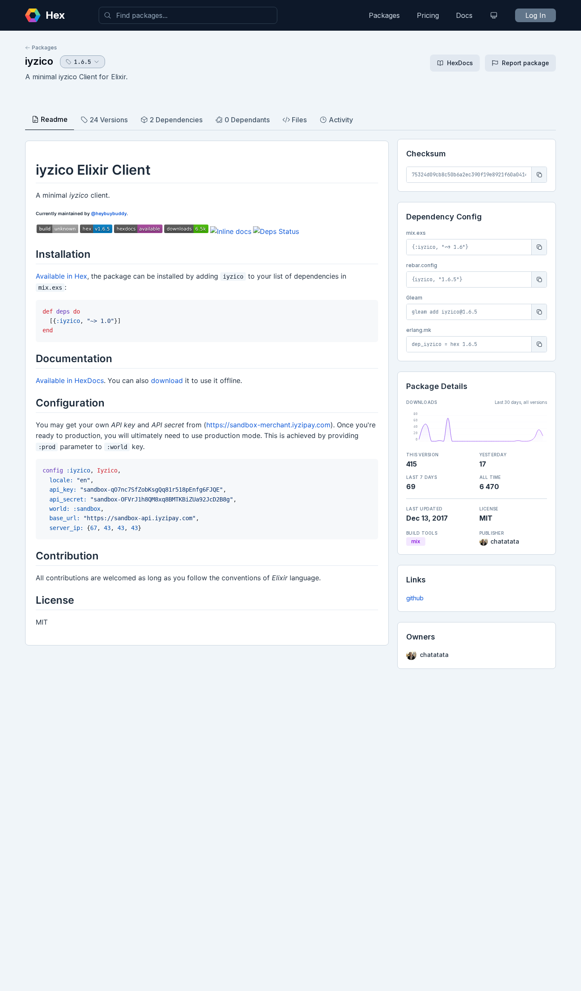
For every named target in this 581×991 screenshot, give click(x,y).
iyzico (39, 61)
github (415, 598)
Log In (535, 15)
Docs (464, 15)
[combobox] (188, 15)
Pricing (428, 15)
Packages (384, 15)
